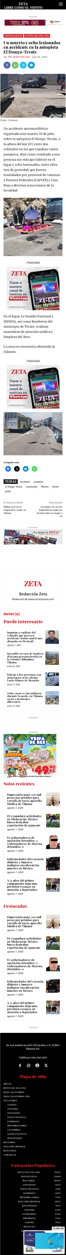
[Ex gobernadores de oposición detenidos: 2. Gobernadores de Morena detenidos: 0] (53, 842)
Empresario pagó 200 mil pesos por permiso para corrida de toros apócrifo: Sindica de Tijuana (24, 799)
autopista (38, 481)
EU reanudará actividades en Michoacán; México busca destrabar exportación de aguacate (24, 820)
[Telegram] (31, 65)
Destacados (13, 35)
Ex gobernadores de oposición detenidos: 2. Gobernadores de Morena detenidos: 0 (24, 842)
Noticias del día (37, 35)
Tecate (55, 486)
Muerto (44, 486)
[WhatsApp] (15, 65)
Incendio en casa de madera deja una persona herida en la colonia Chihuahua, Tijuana (25, 658)
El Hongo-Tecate (13, 486)
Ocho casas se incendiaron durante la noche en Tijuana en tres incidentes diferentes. (25, 697)
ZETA (7, 491)
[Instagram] (28, 1065)
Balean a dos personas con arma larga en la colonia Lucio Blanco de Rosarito (24, 677)
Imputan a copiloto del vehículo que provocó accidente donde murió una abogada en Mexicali (24, 637)
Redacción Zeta (21, 56)
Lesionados (31, 486)
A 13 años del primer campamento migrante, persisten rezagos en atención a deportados (22, 885)
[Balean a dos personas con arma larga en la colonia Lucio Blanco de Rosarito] (52, 679)
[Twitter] (23, 65)
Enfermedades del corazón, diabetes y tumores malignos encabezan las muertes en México (25, 863)
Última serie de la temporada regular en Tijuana (15, 509)
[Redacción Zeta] (6, 57)
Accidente (25, 481)
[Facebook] (7, 65)
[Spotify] (37, 1065)
